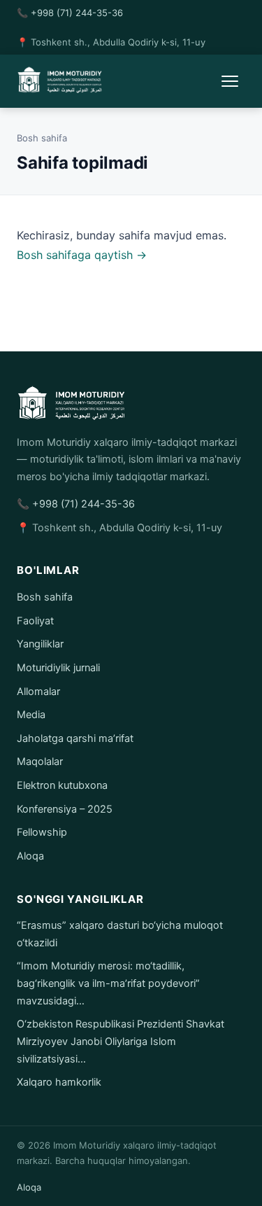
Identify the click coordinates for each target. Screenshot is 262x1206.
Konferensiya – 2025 (64, 809)
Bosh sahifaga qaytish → (82, 255)
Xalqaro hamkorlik (59, 1082)
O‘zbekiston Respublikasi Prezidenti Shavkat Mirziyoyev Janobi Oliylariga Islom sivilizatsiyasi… (120, 1041)
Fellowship (42, 832)
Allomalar (38, 691)
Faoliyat (35, 621)
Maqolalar (40, 761)
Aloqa (30, 856)
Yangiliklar (40, 644)
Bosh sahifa (42, 137)
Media (31, 714)
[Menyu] (229, 81)
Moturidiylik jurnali (58, 667)
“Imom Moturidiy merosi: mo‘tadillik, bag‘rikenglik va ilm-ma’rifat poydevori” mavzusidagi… (108, 983)
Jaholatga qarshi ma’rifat (75, 738)
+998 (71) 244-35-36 (77, 12)
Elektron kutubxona (62, 785)
